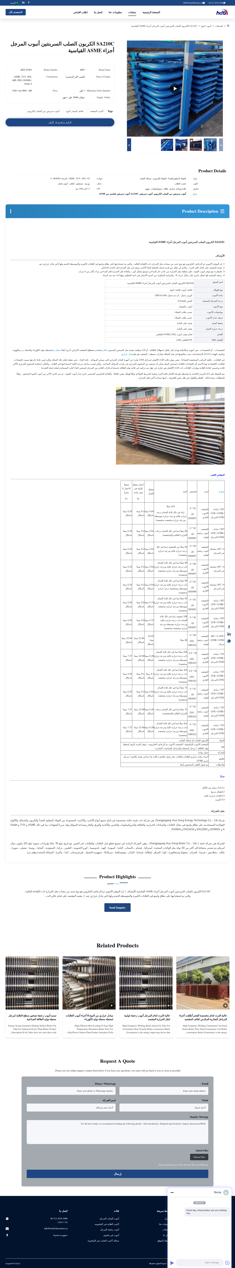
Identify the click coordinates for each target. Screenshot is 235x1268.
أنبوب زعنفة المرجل (109, 1229)
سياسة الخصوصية (13, 1263)
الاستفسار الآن (15, 12)
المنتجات (219, 25)
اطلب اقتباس (80, 12)
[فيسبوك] (230, 626)
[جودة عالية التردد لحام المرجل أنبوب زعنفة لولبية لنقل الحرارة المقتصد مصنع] (145, 983)
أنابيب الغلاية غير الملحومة (107, 1224)
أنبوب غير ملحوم (111, 1235)
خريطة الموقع (164, 1240)
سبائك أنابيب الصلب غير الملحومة (103, 1240)
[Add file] (227, 1262)
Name (205, 1100)
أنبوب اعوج (206, 25)
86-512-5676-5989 (59, 1218)
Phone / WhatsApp (105, 1083)
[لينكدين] (230, 634)
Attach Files (201, 1150)
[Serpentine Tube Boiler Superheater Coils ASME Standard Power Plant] (175, 89)
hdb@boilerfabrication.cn (193, 2)
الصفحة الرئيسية (151, 12)
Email (204, 1083)
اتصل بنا (98, 12)
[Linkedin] (23, 2)
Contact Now (203, 1032)
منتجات (132, 12)
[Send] (172, 1262)
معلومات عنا (115, 12)
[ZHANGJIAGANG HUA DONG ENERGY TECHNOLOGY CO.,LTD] (222, 12)
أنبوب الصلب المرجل (109, 1218)
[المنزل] (228, 26)
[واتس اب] (230, 641)
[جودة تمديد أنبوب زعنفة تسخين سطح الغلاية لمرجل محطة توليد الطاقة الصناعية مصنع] (32, 983)
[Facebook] (28, 2)
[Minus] (172, 1192)
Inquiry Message (198, 1117)
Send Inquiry (117, 907)
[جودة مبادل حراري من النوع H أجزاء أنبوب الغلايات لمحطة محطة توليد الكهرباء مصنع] (89, 983)
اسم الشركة (109, 1100)
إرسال (117, 1173)
